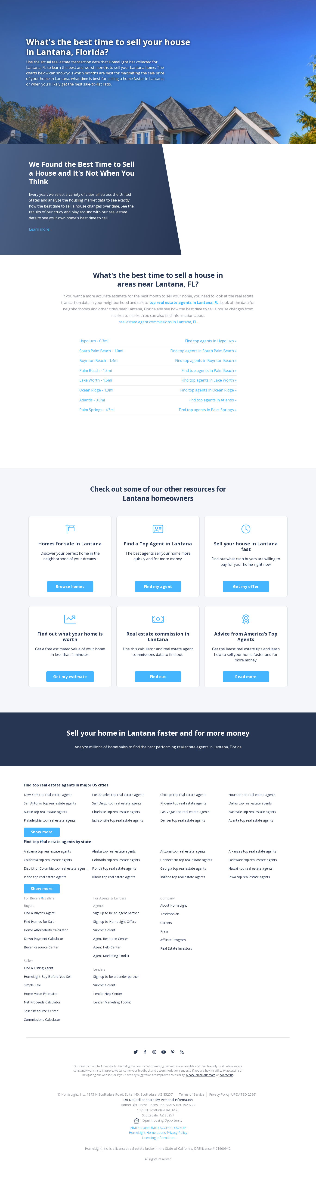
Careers (166, 922)
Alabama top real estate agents (47, 851)
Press (164, 931)
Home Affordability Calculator (46, 930)
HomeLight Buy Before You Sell (47, 976)
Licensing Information (158, 1137)
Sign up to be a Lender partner (116, 976)
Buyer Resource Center (41, 947)
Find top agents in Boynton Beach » (206, 360)
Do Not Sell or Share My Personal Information (158, 1100)
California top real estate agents (48, 860)
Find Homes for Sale (39, 921)
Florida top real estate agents (114, 868)
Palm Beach (95, 370)
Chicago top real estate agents (183, 794)
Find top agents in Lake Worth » (209, 380)
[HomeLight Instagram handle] (154, 1052)
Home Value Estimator (41, 993)
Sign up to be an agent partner (116, 913)
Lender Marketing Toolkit (112, 1002)
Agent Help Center (107, 947)
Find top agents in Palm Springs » (208, 409)
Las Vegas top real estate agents (185, 812)
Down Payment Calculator (43, 938)
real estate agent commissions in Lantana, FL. (158, 321)
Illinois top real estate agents (113, 877)
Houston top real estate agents (252, 794)
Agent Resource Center (110, 938)
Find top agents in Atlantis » (213, 400)
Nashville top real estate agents (252, 812)
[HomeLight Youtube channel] (163, 1052)
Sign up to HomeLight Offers (114, 921)
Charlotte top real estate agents (116, 812)
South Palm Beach (101, 350)
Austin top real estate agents (45, 812)
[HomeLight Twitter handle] (135, 1052)
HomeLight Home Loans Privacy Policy (158, 1132)
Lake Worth (95, 380)
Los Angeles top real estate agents (118, 794)
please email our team (200, 1075)
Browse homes (70, 586)
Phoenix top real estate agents (183, 803)
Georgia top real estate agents (183, 868)
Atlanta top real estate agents (251, 820)
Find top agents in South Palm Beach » (203, 350)
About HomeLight (173, 905)
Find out (158, 676)
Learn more (39, 229)
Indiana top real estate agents (182, 877)
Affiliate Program (173, 940)
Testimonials (170, 914)
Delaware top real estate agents (253, 860)
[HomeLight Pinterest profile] (173, 1052)
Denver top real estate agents (182, 820)
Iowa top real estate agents (249, 877)
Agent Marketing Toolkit (111, 956)
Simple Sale (32, 985)
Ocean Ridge (96, 390)
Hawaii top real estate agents (251, 868)
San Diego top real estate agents (117, 803)
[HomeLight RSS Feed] (182, 1052)
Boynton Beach (98, 360)
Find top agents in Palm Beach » (209, 370)
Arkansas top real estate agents (252, 851)
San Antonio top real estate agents (50, 803)
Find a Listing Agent (38, 968)
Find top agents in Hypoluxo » (211, 340)
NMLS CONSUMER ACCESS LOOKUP (158, 1127)
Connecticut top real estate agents (186, 860)
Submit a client (104, 930)
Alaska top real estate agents (114, 851)
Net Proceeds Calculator (42, 1002)
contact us (226, 1075)
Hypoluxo (93, 340)
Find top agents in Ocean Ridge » (208, 390)
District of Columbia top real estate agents (55, 868)
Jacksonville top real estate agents (117, 820)
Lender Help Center (107, 993)
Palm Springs (97, 409)
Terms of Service (191, 1094)
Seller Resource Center (41, 1011)
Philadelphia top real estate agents (50, 820)
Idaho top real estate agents (45, 877)
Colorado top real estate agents (116, 860)
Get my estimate (70, 676)
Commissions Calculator (42, 1019)
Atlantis (92, 400)
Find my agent (158, 586)
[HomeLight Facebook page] (145, 1052)
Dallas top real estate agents (250, 803)
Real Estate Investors (176, 948)
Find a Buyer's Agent (39, 913)
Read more (246, 676)
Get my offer (246, 586)
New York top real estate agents (48, 794)
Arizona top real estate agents (183, 851)
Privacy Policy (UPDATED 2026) (232, 1094)
